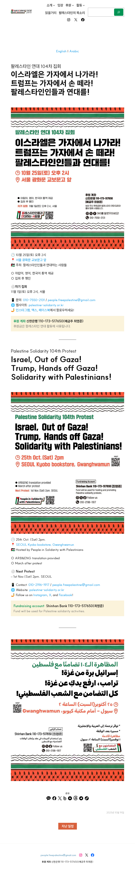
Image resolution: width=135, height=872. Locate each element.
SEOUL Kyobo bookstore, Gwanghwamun (45, 544)
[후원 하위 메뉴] (73, 5)
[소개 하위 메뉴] (54, 5)
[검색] (118, 12)
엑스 (34, 310)
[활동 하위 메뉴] (84, 5)
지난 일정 (68, 826)
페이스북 (44, 310)
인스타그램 (23, 310)
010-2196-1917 (38, 585)
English (61, 51)
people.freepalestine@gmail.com (71, 300)
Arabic (74, 51)
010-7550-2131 (34, 300)
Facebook (65, 595)
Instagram (40, 595)
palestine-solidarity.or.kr (46, 305)
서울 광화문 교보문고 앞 (31, 260)
